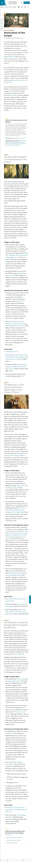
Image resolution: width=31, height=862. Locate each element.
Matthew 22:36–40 (9, 57)
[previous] (8, 860)
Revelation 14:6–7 (10, 807)
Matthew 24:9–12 (15, 255)
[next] (23, 860)
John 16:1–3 (24, 255)
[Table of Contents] (2, 7)
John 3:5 (8, 82)
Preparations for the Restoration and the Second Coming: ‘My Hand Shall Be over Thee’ (16, 324)
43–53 (22, 376)
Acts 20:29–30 (14, 95)
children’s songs (16, 840)
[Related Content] (25, 7)
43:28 (18, 810)
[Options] (28, 7)
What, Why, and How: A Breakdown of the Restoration (16, 612)
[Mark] (2, 23)
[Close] (2, 20)
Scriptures (9, 835)
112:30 (17, 512)
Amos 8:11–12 (19, 301)
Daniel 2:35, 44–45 (10, 599)
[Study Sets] (18, 7)
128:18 (22, 512)
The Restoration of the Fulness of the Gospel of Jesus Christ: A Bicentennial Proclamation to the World (16, 357)
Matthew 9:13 (13, 80)
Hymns (8, 840)
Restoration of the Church (19, 138)
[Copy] (2, 26)
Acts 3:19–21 (20, 508)
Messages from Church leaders (14, 837)
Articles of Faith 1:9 (17, 654)
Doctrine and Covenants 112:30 (13, 455)
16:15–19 (20, 80)
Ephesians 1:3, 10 (10, 510)
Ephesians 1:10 (22, 453)
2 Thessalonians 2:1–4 (11, 257)
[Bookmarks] (21, 7)
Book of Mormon (15, 143)
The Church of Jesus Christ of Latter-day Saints (15, 144)
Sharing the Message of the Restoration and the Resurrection (16, 367)
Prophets (7, 142)
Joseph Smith (23, 140)
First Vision (12, 142)
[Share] (2, 29)
